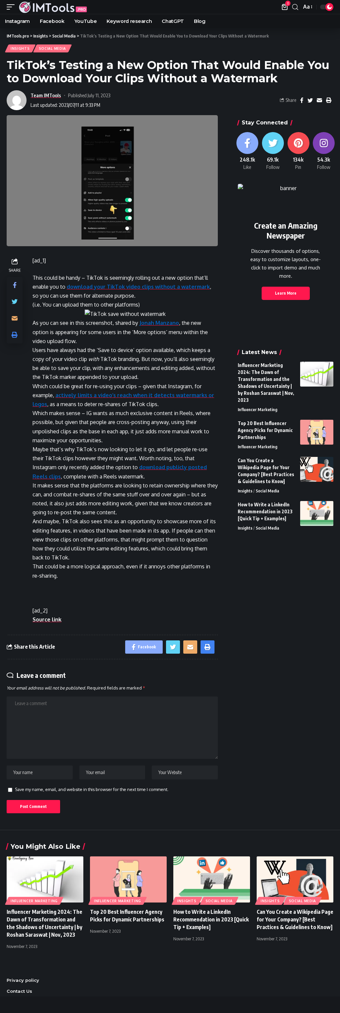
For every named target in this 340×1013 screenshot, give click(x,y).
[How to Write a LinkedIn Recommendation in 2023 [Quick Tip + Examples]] (316, 513)
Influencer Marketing (257, 409)
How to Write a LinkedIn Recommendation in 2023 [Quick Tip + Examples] (265, 511)
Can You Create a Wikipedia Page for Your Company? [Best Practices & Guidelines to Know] (295, 919)
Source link (47, 619)
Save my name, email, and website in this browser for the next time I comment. (91, 789)
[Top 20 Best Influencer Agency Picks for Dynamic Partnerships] (316, 432)
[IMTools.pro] (53, 7)
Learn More (286, 293)
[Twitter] (273, 151)
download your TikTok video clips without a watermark (138, 286)
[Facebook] (247, 151)
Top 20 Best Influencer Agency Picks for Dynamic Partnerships (265, 430)
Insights (20, 48)
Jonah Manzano (159, 323)
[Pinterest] (298, 151)
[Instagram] (324, 151)
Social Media (52, 48)
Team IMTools (46, 95)
